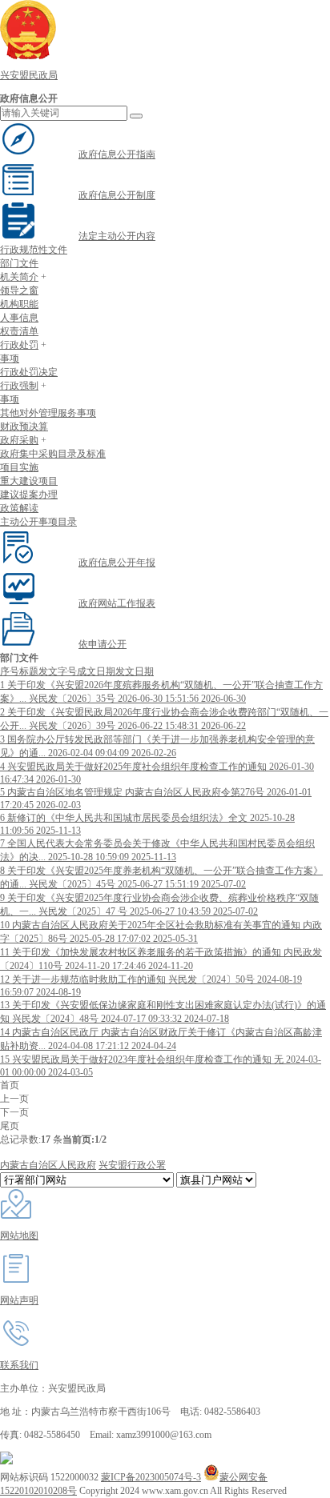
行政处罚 (19, 344)
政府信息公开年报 (116, 562)
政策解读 (19, 508)
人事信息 (19, 317)
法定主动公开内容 (116, 236)
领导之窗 (19, 290)
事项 (9, 358)
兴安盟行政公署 (132, 1165)
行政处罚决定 (29, 372)
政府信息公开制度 (116, 195)
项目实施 (19, 467)
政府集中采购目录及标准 (53, 453)
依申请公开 (102, 644)
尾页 (9, 1126)
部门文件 (19, 263)
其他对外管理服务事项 (48, 413)
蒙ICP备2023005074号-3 (151, 1477)
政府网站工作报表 (116, 603)
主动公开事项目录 (38, 521)
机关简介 (19, 276)
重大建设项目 (29, 481)
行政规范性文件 (33, 249)
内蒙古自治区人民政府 (48, 1165)
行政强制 (19, 385)
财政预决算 (24, 426)
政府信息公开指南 (116, 154)
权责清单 (19, 331)
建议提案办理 (29, 494)
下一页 (14, 1112)
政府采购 (19, 440)
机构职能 (19, 304)
